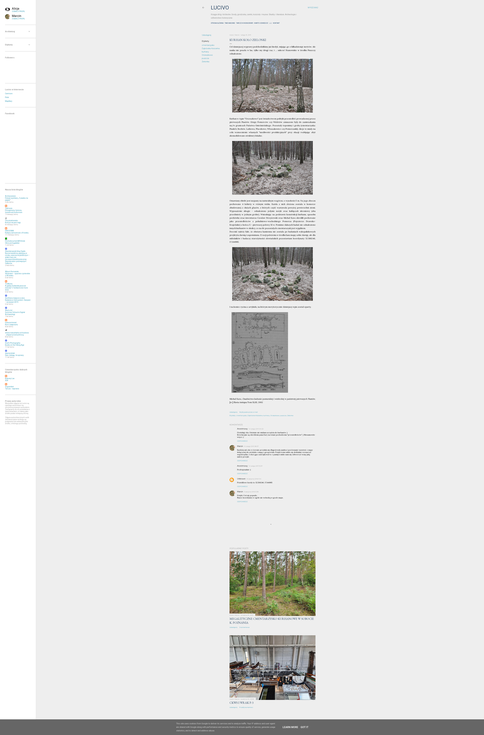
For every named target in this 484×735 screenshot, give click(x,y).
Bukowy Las (9, 378)
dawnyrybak (10, 353)
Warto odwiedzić (261, 23)
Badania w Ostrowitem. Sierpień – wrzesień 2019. (18, 301)
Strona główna (217, 23)
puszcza (205, 58)
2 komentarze (244, 627)
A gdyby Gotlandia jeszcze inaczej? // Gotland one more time (16, 288)
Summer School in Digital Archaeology (15, 313)
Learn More (290, 727)
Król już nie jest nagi (13, 223)
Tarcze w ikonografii (244, 23)
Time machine (230, 23)
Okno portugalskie (12, 243)
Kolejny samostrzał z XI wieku (17, 233)
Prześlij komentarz (246, 707)
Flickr (7, 97)
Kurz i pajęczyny (11, 325)
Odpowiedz (242, 441)
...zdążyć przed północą (14, 335)
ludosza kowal (10, 322)
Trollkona (8, 284)
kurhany (205, 52)
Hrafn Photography (12, 343)
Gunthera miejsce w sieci (15, 298)
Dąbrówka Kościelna (211, 48)
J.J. (270, 23)
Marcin (240, 446)
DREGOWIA (9, 231)
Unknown (241, 479)
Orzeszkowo (207, 55)
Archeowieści (10, 196)
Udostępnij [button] (206, 35)
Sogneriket (9, 387)
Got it (304, 727)
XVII (6, 380)
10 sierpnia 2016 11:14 (254, 479)
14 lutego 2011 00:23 (256, 429)
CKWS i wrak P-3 (242, 703)
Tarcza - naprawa (12, 389)
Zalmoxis (8, 208)
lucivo (220, 8)
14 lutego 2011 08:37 (251, 446)
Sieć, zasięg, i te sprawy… (15, 355)
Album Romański (12, 271)
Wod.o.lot (8, 310)
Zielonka (205, 61)
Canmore (8, 94)
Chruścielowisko (11, 221)
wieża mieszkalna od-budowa (17, 333)
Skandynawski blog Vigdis (15, 251)
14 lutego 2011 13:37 (256, 466)
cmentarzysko (208, 45)
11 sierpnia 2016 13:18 (251, 492)
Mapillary (8, 101)
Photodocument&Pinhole (15, 241)
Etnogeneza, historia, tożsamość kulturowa (13, 211)
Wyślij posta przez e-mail (248, 412)
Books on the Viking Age (14, 345)
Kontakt (276, 23)
